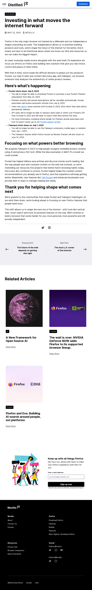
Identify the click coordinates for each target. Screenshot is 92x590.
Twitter (50, 550)
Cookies (29, 582)
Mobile (51, 527)
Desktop (52, 524)
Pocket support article (50, 122)
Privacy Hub (12, 547)
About (10, 520)
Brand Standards (14, 554)
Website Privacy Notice (15, 582)
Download (83, 4)
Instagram (56, 550)
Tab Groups (47, 177)
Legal (37, 582)
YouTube (61, 550)
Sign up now (66, 484)
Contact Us (12, 524)
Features (52, 531)
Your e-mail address (55, 472)
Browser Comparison (16, 550)
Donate (11, 527)
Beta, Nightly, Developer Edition (62, 534)
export (24, 106)
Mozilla (18, 4)
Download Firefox (56, 520)
